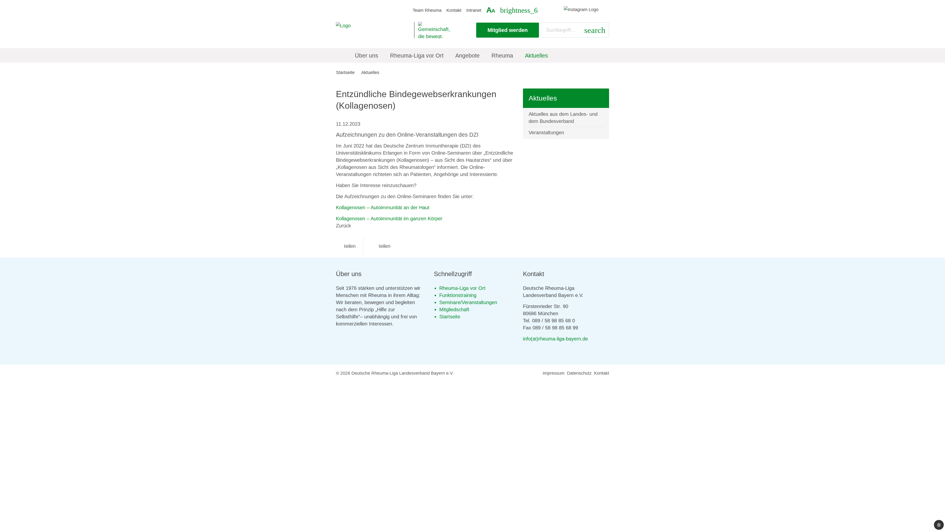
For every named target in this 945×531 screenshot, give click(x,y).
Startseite (345, 72)
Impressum (554, 373)
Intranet (473, 10)
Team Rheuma (427, 10)
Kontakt (453, 10)
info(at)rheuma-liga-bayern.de (555, 338)
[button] (346, 246)
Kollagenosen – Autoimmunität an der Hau (382, 207)
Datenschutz (579, 373)
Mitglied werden (508, 30)
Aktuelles (370, 72)
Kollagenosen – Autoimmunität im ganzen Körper (389, 218)
